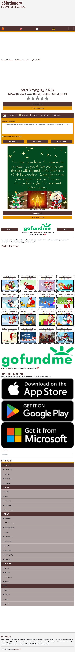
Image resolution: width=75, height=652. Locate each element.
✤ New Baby (7, 478)
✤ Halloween (7, 550)
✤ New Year (7, 518)
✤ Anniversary (7, 469)
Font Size (35, 115)
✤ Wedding (6, 483)
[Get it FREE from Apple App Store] (37, 389)
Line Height (46, 115)
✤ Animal (6, 590)
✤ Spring (6, 568)
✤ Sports (6, 604)
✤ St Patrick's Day (9, 527)
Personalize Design (37, 104)
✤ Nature (6, 599)
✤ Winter (6, 581)
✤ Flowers (6, 594)
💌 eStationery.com (40, 209)
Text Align (57, 115)
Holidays (10, 60)
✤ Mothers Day (8, 536)
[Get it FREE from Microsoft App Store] (37, 435)
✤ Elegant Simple (8, 510)
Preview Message (13, 141)
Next (65, 229)
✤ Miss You (6, 501)
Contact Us (17, 649)
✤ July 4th (6, 546)
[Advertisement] (50, 13)
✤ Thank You (7, 505)
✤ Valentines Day (8, 523)
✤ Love (5, 496)
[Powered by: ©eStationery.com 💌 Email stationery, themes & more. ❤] (37, 152)
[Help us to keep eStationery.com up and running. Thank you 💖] (37, 227)
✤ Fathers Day (7, 541)
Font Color (24, 115)
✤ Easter (6, 532)
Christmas (18, 60)
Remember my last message (12, 136)
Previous (9, 229)
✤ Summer (6, 572)
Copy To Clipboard (37, 141)
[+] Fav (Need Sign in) (38, 108)
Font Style (13, 115)
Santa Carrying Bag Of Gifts (32, 60)
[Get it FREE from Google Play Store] (37, 411)
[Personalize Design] (4, 115)
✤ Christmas (7, 559)
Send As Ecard (61, 141)
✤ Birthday (6, 474)
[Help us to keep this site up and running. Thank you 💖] (37, 356)
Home (3, 60)
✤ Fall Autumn (7, 577)
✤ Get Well (6, 492)
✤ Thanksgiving (8, 555)
